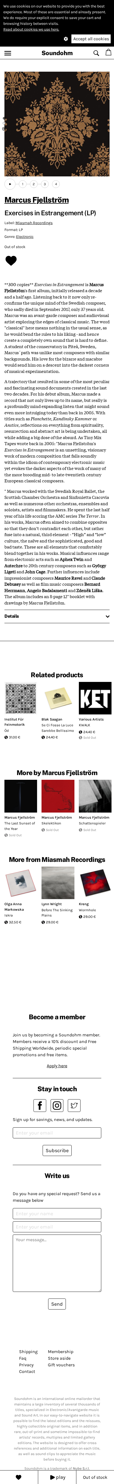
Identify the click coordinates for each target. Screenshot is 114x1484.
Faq (22, 1358)
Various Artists (91, 719)
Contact (27, 1371)
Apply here (57, 1065)
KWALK (84, 725)
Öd (6, 730)
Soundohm (57, 53)
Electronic (24, 236)
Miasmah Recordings (34, 223)
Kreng (84, 904)
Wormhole (87, 910)
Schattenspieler (92, 823)
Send (57, 1304)
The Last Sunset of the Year (19, 826)
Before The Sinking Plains (57, 913)
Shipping (28, 1351)
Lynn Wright (52, 904)
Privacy (26, 1364)
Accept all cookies (91, 38)
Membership (60, 1351)
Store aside (59, 1358)
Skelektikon (51, 823)
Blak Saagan (52, 719)
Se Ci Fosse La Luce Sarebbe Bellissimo (58, 728)
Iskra (8, 915)
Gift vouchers (61, 1364)
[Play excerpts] (9, 184)
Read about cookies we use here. (31, 29)
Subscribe (57, 1150)
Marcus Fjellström (36, 199)
